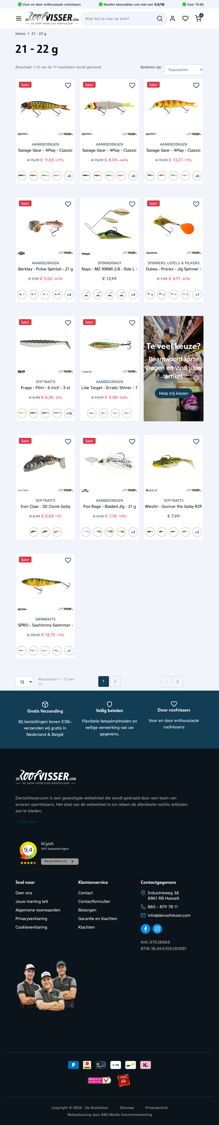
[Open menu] (18, 18)
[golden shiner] (150, 294)
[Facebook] (145, 929)
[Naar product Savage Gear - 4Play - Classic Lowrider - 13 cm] (173, 108)
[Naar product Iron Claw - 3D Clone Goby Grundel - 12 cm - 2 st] (45, 464)
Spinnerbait (110, 262)
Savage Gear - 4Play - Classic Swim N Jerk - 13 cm (109, 149)
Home (20, 33)
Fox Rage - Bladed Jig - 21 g (109, 506)
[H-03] (109, 294)
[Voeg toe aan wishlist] (68, 85)
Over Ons (28, 821)
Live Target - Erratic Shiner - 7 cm (109, 387)
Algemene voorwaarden (37, 910)
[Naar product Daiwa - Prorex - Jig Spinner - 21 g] (173, 227)
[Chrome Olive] (22, 650)
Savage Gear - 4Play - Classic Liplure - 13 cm (45, 149)
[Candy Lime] (45, 294)
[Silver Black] (115, 413)
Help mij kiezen (173, 393)
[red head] (22, 294)
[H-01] (86, 294)
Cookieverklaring (31, 927)
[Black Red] (33, 294)
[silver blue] (127, 413)
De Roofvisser (96, 1107)
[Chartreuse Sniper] (185, 294)
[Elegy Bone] (33, 650)
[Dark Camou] (45, 532)
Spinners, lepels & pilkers (174, 262)
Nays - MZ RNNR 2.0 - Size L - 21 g (110, 268)
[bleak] (86, 532)
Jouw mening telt (31, 901)
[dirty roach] (33, 176)
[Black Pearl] (33, 532)
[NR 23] (45, 413)
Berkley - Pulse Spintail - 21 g (45, 268)
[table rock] (98, 532)
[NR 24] (57, 413)
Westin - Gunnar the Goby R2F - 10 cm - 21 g (173, 506)
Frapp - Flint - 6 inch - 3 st (45, 387)
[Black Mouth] (162, 532)
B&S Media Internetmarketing (126, 1114)
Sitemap (127, 1107)
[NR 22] (33, 413)
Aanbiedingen (45, 144)
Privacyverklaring (31, 918)
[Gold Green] (103, 413)
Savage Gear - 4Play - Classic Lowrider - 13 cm (173, 149)
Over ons (23, 893)
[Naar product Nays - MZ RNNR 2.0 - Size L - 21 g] (109, 227)
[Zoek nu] (159, 18)
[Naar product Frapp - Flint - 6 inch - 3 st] (45, 345)
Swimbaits (45, 619)
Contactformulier (94, 901)
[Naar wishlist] (185, 18)
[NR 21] (22, 413)
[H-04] (121, 294)
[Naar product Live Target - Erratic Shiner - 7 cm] (109, 345)
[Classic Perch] (22, 176)
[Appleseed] (150, 532)
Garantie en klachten (97, 918)
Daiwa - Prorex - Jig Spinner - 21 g (173, 268)
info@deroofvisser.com (169, 915)
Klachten (86, 927)
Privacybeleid (156, 1107)
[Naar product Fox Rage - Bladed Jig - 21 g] (109, 464)
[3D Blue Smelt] (162, 294)
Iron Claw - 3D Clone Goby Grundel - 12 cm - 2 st (45, 506)
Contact (85, 893)
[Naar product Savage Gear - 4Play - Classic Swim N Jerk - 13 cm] (109, 108)
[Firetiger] (45, 176)
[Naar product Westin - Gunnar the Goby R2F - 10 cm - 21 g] (173, 464)
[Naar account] (172, 18)
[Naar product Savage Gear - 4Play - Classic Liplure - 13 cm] (45, 108)
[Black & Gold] (109, 532)
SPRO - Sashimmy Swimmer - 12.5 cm (45, 624)
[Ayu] (173, 294)
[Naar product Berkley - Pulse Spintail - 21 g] (45, 227)
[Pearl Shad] (45, 650)
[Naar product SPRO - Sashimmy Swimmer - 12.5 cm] (45, 583)
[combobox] (124, 18)
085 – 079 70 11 (163, 907)
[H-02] (98, 294)
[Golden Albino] (57, 176)
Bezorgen (87, 910)
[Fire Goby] (173, 532)
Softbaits (45, 381)
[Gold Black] (92, 413)
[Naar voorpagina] (52, 18)
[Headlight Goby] (185, 532)
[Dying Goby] (57, 532)
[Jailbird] (57, 294)
